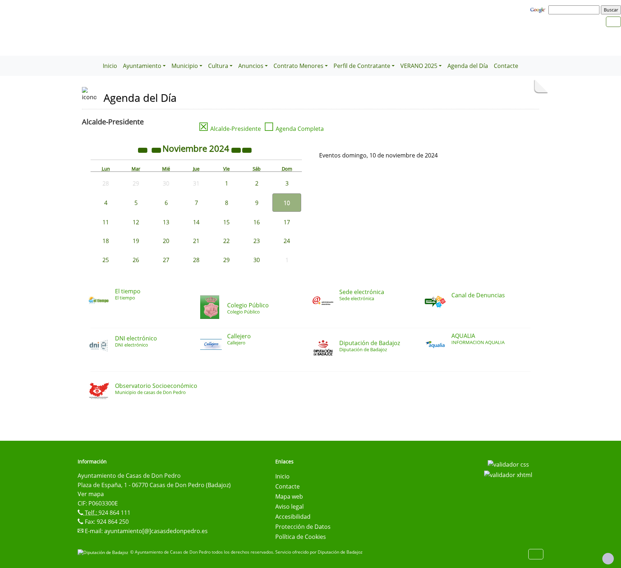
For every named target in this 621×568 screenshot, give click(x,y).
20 (166, 241)
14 (196, 222)
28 (196, 260)
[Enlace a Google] (538, 9)
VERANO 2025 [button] (418, 66)
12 (136, 222)
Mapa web (289, 496)
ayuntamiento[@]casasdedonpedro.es (156, 531)
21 (196, 241)
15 (226, 222)
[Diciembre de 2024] (247, 150)
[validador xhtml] (508, 474)
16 (256, 222)
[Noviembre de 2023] (143, 150)
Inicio (110, 66)
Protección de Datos (303, 527)
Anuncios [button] (250, 66)
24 (287, 241)
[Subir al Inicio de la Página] (608, 558)
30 (256, 260)
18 (105, 241)
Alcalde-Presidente (229, 129)
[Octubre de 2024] (157, 150)
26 (136, 260)
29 (226, 260)
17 (287, 222)
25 (105, 260)
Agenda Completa (294, 129)
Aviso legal (289, 506)
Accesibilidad (292, 517)
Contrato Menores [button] (298, 66)
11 (105, 222)
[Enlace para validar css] (508, 464)
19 (136, 241)
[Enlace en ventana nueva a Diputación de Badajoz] (104, 552)
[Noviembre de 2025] (236, 150)
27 (166, 260)
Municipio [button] (184, 66)
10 (287, 203)
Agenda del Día (467, 66)
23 (256, 241)
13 (166, 222)
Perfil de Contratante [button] (362, 66)
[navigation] (575, 9)
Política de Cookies (300, 537)
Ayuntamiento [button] (142, 66)
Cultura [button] (218, 66)
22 (226, 241)
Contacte (506, 66)
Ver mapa (91, 494)
